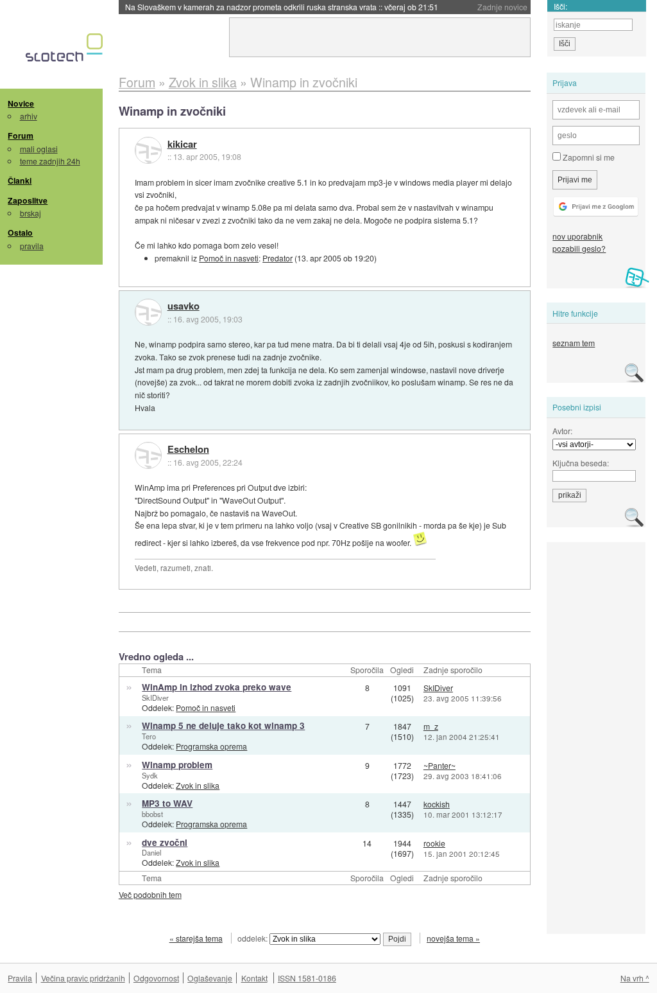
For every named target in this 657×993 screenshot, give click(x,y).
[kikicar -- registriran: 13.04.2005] (148, 150)
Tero (149, 736)
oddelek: (253, 938)
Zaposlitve (27, 200)
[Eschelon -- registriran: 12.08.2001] (148, 455)
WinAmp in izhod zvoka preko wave (216, 687)
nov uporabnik (577, 236)
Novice (21, 103)
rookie (434, 843)
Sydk (150, 775)
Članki (19, 180)
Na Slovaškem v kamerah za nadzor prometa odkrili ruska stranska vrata (281, 6)
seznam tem (573, 342)
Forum (20, 135)
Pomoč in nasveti (229, 257)
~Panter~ (439, 765)
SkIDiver (155, 697)
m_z (430, 726)
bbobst (152, 814)
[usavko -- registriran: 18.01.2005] (148, 312)
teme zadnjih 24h (50, 160)
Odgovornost (156, 977)
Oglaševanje (209, 977)
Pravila (20, 977)
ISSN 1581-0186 (307, 977)
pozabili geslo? (579, 248)
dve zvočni (164, 842)
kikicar (182, 144)
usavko (183, 306)
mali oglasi (39, 148)
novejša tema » (453, 938)
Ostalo (20, 232)
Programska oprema (211, 746)
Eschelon (188, 449)
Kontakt (254, 977)
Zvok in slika (197, 785)
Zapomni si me (588, 157)
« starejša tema (196, 938)
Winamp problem (177, 765)
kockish (436, 803)
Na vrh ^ (634, 977)
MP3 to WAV (167, 803)
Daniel (151, 852)
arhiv (28, 115)
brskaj (30, 212)
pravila (32, 245)
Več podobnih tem (150, 894)
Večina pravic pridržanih (83, 977)
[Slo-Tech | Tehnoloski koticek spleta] (66, 50)
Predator (277, 257)
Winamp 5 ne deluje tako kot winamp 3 (223, 725)
